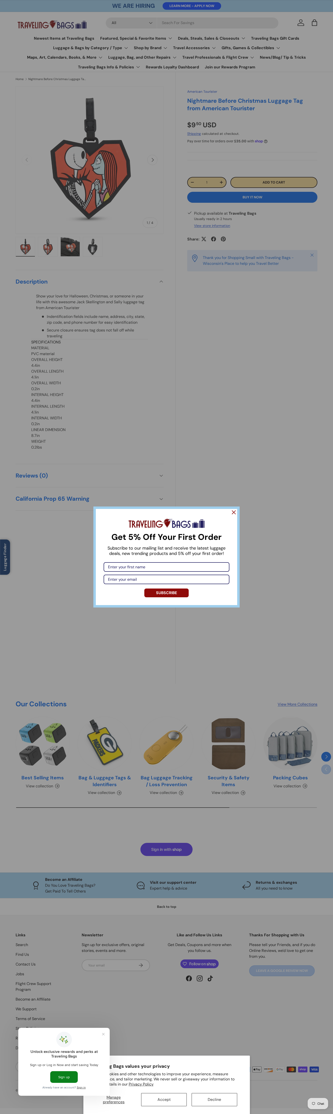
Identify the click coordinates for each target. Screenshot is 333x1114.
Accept (164, 1099)
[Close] (234, 512)
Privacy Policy (141, 1084)
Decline (214, 1099)
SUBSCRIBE (166, 592)
